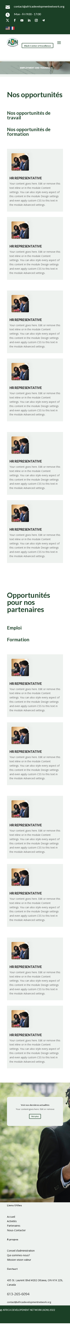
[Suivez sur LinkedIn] (29, 20)
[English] (8, 28)
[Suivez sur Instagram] (36, 20)
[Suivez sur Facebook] (15, 20)
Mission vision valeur (19, 1259)
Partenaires (13, 1225)
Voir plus (35, 1116)
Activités (12, 1221)
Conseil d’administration (21, 1250)
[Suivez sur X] (7, 20)
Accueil (11, 1216)
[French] (12, 28)
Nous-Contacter (16, 1230)
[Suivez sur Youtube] (22, 20)
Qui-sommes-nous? (18, 1255)
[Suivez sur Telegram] (43, 20)
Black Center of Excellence (37, 45)
